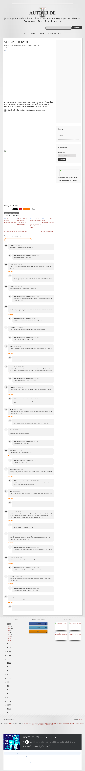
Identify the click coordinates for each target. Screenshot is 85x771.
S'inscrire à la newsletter (11, 213)
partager (37, 746)
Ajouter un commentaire (18, 240)
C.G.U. (59, 723)
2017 (8, 674)
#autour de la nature (14, 47)
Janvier (10, 640)
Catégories (32, 33)
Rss (38, 631)
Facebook (62, 133)
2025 (9, 644)
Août (9, 626)
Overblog (80, 719)
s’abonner (27, 746)
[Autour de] (42, 8)
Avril (9, 634)
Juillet (9, 628)
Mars (9, 636)
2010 (9, 701)
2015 (9, 682)
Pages (41, 33)
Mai (9, 632)
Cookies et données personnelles (37, 724)
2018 (9, 671)
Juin (9, 630)
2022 (9, 655)
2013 (9, 690)
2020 (9, 663)
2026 (9, 624)
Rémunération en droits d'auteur (69, 723)
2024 (9, 648)
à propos (47, 746)
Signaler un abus (52, 723)
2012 (9, 694)
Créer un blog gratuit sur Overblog (30, 723)
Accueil (23, 33)
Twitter (61, 135)
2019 (9, 667)
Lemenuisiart (9, 723)
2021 (9, 659)
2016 (9, 678)
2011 (8, 697)
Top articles (41, 723)
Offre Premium (80, 723)
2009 (9, 705)
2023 (9, 651)
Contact (61, 33)
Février (9, 638)
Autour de (42, 12)
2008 (9, 709)
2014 (9, 686)
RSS (60, 138)
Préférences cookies (49, 724)
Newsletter (52, 33)
